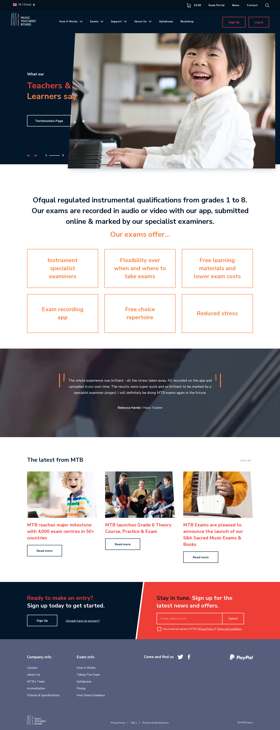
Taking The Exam (88, 675)
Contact (252, 5)
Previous (28, 155)
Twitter (180, 656)
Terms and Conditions (229, 629)
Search (267, 5)
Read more (45, 551)
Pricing (81, 688)
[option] (140, 104)
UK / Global (24, 4)
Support (116, 21)
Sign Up (234, 22)
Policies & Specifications (43, 695)
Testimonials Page (49, 121)
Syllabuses (166, 21)
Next (35, 155)
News (235, 5)
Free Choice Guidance (91, 695)
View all (245, 460)
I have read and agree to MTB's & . (202, 629)
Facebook (189, 656)
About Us (140, 21)
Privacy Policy (206, 629)
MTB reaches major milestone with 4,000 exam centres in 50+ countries (60, 531)
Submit (233, 618)
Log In (258, 22)
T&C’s (134, 722)
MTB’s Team (36, 681)
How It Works (68, 21)
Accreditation (36, 688)
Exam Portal (217, 5)
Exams (94, 21)
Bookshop (187, 21)
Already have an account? (83, 620)
